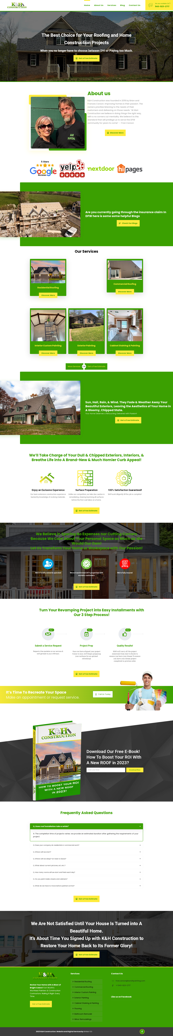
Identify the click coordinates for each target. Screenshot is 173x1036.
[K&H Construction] (17, 6)
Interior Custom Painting (85, 992)
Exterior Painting (81, 997)
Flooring (78, 1008)
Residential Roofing (83, 981)
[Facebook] (142, 1031)
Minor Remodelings (83, 1019)
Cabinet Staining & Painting (86, 1003)
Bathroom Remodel (83, 1014)
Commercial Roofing (83, 987)
